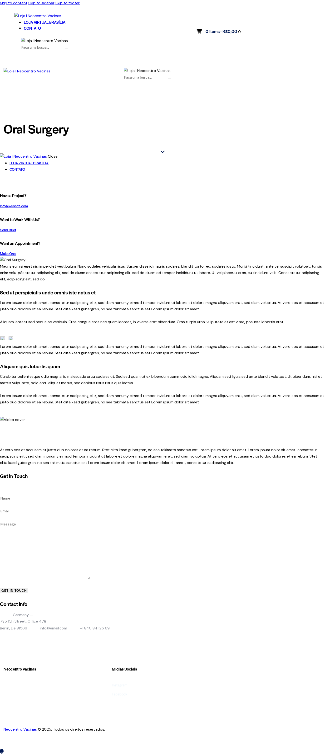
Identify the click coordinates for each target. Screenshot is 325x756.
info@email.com (53, 628)
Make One (8, 253)
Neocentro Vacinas (20, 729)
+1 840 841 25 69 (95, 628)
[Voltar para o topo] (2, 751)
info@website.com (14, 205)
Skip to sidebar (41, 2)
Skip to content (13, 2)
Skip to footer (67, 2)
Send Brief (8, 229)
